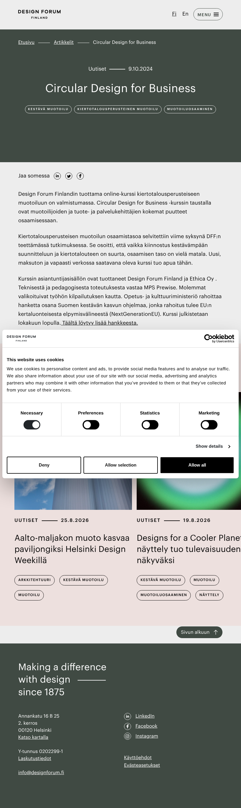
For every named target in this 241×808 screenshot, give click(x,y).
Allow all (197, 464)
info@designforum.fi (41, 772)
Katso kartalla (33, 737)
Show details (209, 446)
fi (174, 14)
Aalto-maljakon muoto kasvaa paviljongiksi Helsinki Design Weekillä (72, 549)
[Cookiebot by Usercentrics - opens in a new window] (208, 338)
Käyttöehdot (138, 757)
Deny (44, 464)
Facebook (146, 726)
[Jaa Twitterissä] (68, 175)
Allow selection (120, 464)
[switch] (91, 424)
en (185, 14)
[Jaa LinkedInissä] (57, 175)
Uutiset (26, 520)
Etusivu (26, 42)
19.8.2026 (197, 520)
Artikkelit (64, 42)
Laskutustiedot (34, 758)
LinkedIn (145, 716)
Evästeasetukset (142, 765)
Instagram (146, 736)
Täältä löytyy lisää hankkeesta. (99, 323)
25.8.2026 (75, 520)
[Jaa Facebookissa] (80, 175)
